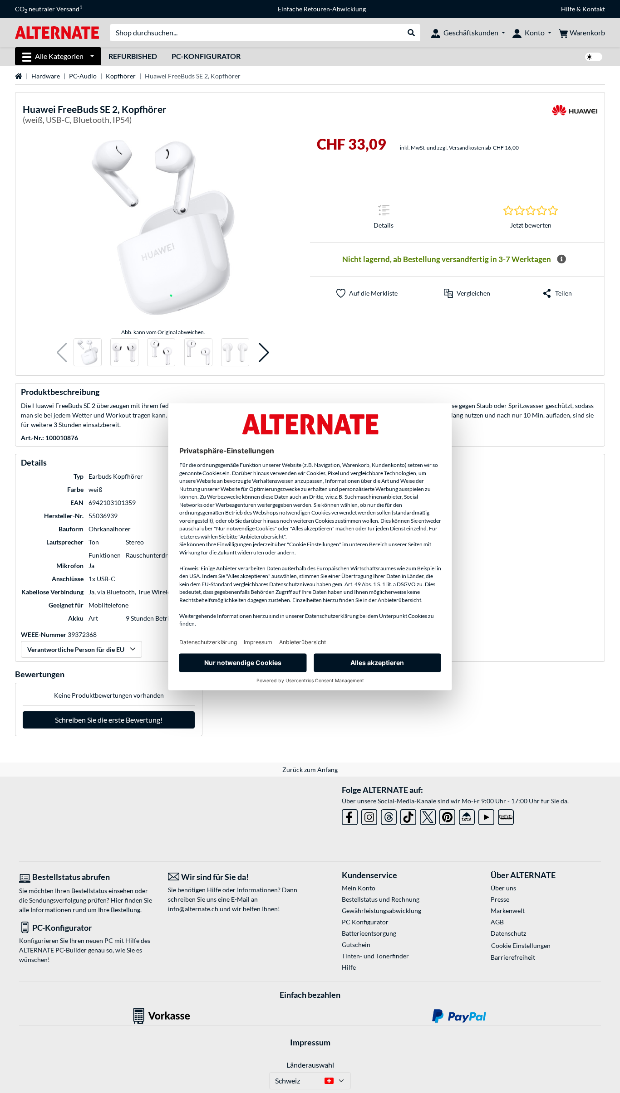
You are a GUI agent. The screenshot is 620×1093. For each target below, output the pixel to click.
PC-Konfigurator (206, 56)
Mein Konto (358, 888)
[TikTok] (408, 815)
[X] (428, 815)
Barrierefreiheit (513, 957)
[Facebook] (350, 815)
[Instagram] (369, 815)
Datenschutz (508, 933)
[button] (62, 352)
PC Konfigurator (365, 922)
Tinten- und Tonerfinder (375, 956)
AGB (497, 922)
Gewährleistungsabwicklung (381, 910)
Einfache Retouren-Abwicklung (322, 9)
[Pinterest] (447, 815)
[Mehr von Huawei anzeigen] (574, 115)
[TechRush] (467, 815)
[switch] (593, 57)
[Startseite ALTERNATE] (57, 31)
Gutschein (356, 944)
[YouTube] (486, 815)
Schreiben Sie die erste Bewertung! (108, 719)
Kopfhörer (121, 76)
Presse (500, 899)
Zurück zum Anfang (310, 769)
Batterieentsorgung (369, 933)
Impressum (310, 1042)
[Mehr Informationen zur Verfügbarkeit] (561, 259)
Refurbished (132, 56)
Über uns (503, 888)
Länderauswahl (310, 1064)
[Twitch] (506, 815)
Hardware (45, 76)
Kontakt (593, 9)
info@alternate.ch (193, 909)
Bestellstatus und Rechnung (380, 899)
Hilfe (568, 9)
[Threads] (389, 815)
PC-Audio (83, 76)
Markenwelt (508, 910)
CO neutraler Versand (48, 9)
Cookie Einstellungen (521, 945)
